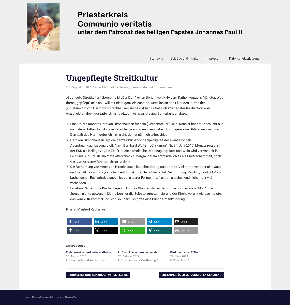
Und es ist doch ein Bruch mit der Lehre (99, 275)
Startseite (156, 58)
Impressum (213, 58)
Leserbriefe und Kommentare (151, 87)
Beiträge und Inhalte (184, 58)
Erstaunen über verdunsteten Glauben (89, 252)
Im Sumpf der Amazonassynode (137, 252)
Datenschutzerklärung (244, 58)
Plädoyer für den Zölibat (184, 252)
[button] (79, 221)
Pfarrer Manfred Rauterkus (110, 87)
